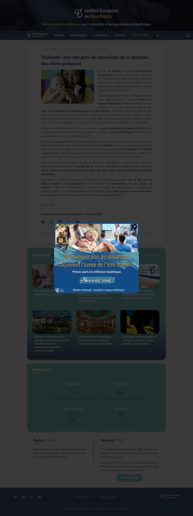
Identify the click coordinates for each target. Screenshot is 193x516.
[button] (96, 258)
